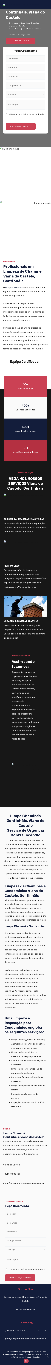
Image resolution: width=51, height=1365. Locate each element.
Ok (26, 1361)
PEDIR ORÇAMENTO (20, 126)
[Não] (47, 1356)
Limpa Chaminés (14, 287)
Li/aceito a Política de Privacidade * (27, 1269)
